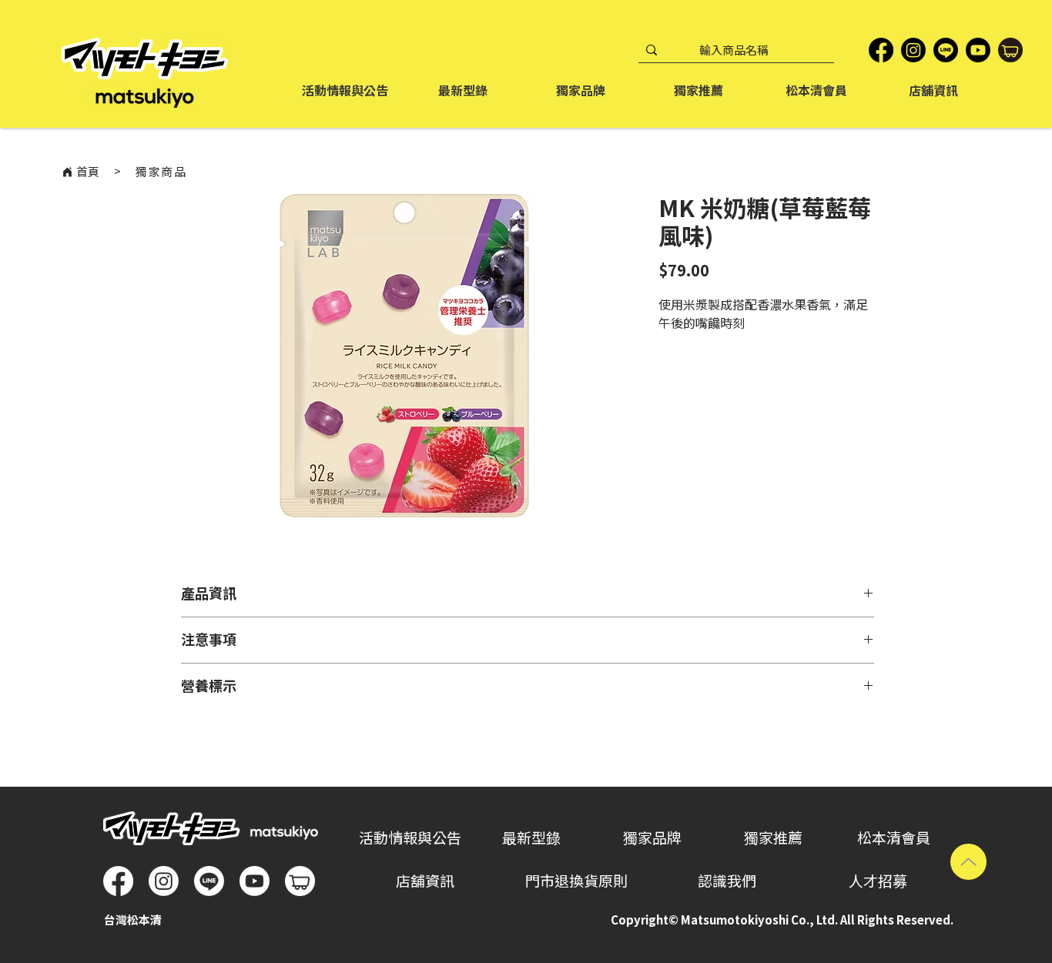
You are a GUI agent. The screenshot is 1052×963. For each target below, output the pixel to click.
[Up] (968, 862)
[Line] (209, 881)
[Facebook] (881, 50)
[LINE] (945, 50)
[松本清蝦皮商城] (1010, 50)
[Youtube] (255, 881)
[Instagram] (913, 50)
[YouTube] (978, 50)
